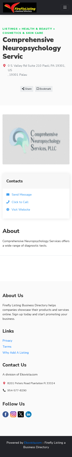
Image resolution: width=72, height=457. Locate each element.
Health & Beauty (37, 29)
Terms (7, 347)
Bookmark (45, 89)
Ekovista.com (33, 443)
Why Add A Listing (16, 353)
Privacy (7, 341)
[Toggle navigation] (65, 7)
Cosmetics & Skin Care (23, 33)
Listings (10, 29)
